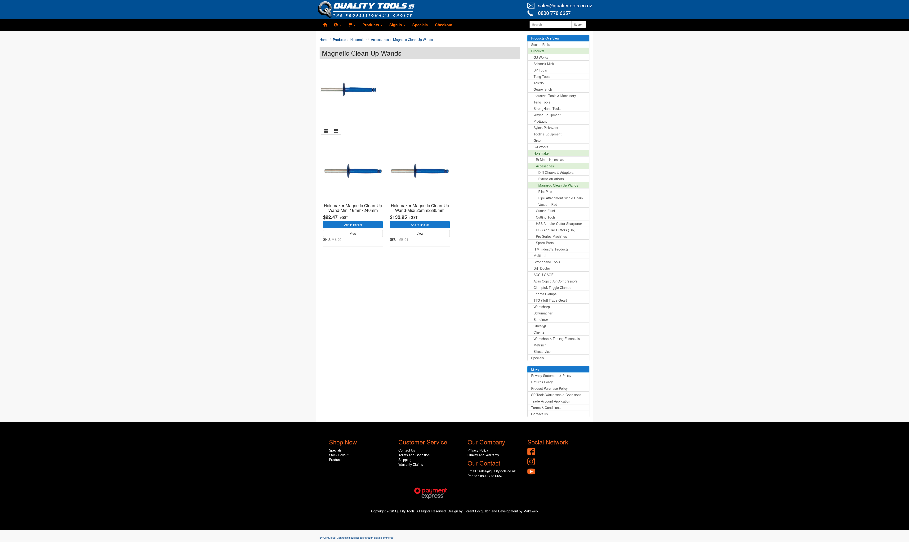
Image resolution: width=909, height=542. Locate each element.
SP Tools (540, 70)
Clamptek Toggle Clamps (552, 287)
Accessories (545, 166)
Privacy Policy (478, 450)
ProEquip (540, 121)
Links (535, 369)
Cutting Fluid (545, 210)
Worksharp (542, 306)
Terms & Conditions (546, 407)
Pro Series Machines (551, 236)
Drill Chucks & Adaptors (556, 172)
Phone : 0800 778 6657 (485, 475)
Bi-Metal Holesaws (550, 159)
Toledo (539, 83)
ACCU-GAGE (543, 274)
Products (537, 51)
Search (578, 24)
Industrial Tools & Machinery (555, 95)
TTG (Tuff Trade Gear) (550, 300)
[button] (337, 25)
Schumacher (543, 313)
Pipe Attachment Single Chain (560, 198)
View (353, 233)
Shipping (404, 459)
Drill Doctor (542, 268)
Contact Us (539, 414)
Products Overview (545, 38)
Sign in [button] (396, 24)
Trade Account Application (550, 401)
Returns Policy (542, 382)
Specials (420, 24)
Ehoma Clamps (545, 293)
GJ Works (541, 57)
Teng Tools (542, 76)
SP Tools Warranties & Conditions (556, 394)
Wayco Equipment (547, 114)
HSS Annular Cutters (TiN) (555, 230)
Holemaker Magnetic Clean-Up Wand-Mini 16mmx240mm (353, 207)
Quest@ (540, 325)
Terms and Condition (414, 454)
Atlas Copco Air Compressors (556, 281)
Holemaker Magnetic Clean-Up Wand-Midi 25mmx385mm (420, 207)
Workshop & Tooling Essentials (557, 338)
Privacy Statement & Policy (551, 375)
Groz (537, 140)
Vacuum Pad (547, 204)
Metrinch (540, 345)
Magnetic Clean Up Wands (558, 185)
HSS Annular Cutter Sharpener (559, 223)
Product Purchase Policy (549, 388)
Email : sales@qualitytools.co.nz (492, 471)
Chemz (539, 332)
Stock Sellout (338, 454)
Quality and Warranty (483, 454)
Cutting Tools (546, 217)
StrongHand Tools (547, 108)
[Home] (325, 25)
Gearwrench (543, 89)
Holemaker (542, 153)
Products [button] (371, 24)
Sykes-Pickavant (546, 127)
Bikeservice (542, 351)
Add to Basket (353, 225)
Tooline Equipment (547, 134)
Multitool (540, 255)
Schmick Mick (544, 63)
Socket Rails (540, 44)
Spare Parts (545, 242)
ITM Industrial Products (551, 249)
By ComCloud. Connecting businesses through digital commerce (356, 537)
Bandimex (541, 319)
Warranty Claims (410, 464)
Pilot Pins (545, 191)
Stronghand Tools (547, 262)
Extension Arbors (551, 178)
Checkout (443, 24)
